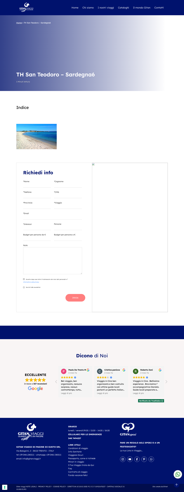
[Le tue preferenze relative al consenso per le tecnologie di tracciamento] (4, 487)
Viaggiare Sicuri (75, 455)
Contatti (159, 7)
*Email (26, 213)
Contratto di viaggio (77, 472)
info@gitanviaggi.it (31, 458)
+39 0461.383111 (26, 454)
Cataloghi (123, 7)
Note (25, 245)
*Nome (26, 181)
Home (75, 7)
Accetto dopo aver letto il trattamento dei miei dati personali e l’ (45, 280)
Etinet (165, 487)
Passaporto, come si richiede (81, 458)
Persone (57, 224)
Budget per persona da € (34, 234)
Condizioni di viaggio (78, 448)
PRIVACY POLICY (45, 487)
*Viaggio (58, 203)
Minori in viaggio (76, 461)
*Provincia (27, 203)
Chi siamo (88, 7)
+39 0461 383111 (53, 454)
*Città (56, 192)
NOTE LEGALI (31, 487)
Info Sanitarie (74, 451)
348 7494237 (74, 438)
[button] (166, 382)
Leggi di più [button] (66, 393)
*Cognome (58, 181)
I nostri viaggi (106, 7)
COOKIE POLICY (59, 487)
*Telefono (27, 192)
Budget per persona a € (64, 234)
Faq (70, 468)
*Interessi (27, 224)
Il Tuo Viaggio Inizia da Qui (81, 465)
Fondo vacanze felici (78, 475)
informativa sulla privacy (31, 282)
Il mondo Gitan (141, 7)
